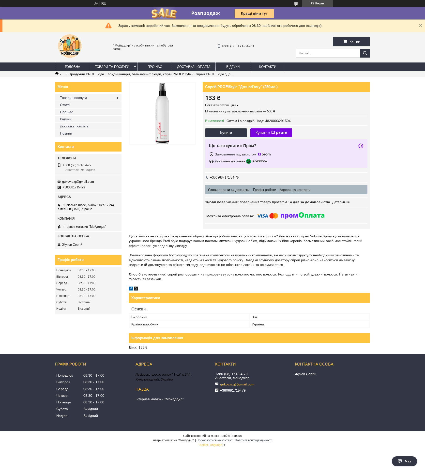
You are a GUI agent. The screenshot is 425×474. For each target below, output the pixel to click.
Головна (72, 67)
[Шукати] (365, 53)
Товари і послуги (73, 98)
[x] (136, 289)
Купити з (263, 133)
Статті (65, 105)
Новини (66, 133)
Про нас (155, 67)
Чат (408, 461)
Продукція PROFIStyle (86, 74)
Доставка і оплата (194, 67)
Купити (226, 133)
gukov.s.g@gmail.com (78, 181)
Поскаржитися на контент (215, 440)
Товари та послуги (112, 67)
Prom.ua (236, 436)
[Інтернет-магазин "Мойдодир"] (70, 60)
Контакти (267, 67)
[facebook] (131, 289)
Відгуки (233, 67)
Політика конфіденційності (254, 440)
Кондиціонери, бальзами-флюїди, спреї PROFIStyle (149, 74)
